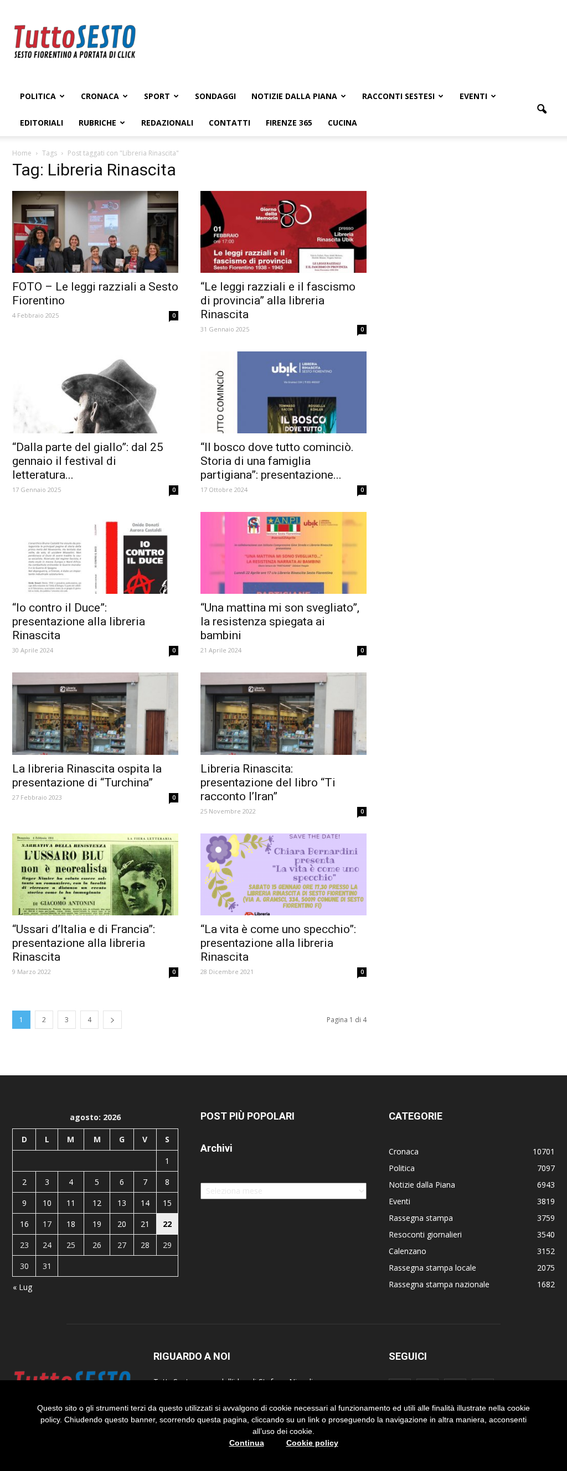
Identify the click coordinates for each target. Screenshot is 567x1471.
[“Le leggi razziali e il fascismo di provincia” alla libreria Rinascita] (283, 232)
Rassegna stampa (421, 1218)
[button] (541, 109)
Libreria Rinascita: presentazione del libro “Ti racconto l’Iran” (268, 782)
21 (145, 1224)
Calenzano (407, 1251)
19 (96, 1224)
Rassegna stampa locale (432, 1267)
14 (145, 1203)
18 (70, 1224)
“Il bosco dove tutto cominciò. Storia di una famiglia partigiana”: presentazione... (277, 461)
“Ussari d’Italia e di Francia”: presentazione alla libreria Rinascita (83, 943)
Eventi (473, 96)
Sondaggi (215, 96)
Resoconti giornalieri (425, 1234)
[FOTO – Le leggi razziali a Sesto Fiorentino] (95, 232)
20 (121, 1224)
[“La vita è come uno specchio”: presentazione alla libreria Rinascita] (283, 874)
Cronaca (100, 96)
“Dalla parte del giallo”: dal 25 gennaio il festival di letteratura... (87, 461)
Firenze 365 (289, 122)
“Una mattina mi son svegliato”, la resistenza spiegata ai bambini (279, 621)
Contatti (229, 122)
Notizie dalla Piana (294, 96)
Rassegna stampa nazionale (439, 1284)
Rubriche (97, 122)
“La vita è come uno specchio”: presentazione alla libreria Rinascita (278, 943)
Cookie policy (312, 1442)
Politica (38, 96)
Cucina (342, 122)
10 (47, 1203)
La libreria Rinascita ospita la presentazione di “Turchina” (87, 775)
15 (167, 1203)
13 (121, 1203)
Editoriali (41, 122)
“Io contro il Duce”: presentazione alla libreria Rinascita (78, 621)
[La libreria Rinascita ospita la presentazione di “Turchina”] (95, 713)
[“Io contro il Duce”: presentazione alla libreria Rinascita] (95, 553)
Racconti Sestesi (398, 96)
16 (24, 1224)
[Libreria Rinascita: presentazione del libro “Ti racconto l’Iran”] (283, 713)
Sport (157, 96)
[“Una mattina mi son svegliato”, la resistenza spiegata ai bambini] (283, 553)
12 (96, 1203)
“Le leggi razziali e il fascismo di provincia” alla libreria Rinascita (277, 300)
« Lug (22, 1287)
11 (70, 1203)
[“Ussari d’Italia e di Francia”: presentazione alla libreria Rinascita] (95, 874)
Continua (246, 1442)
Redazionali (167, 122)
